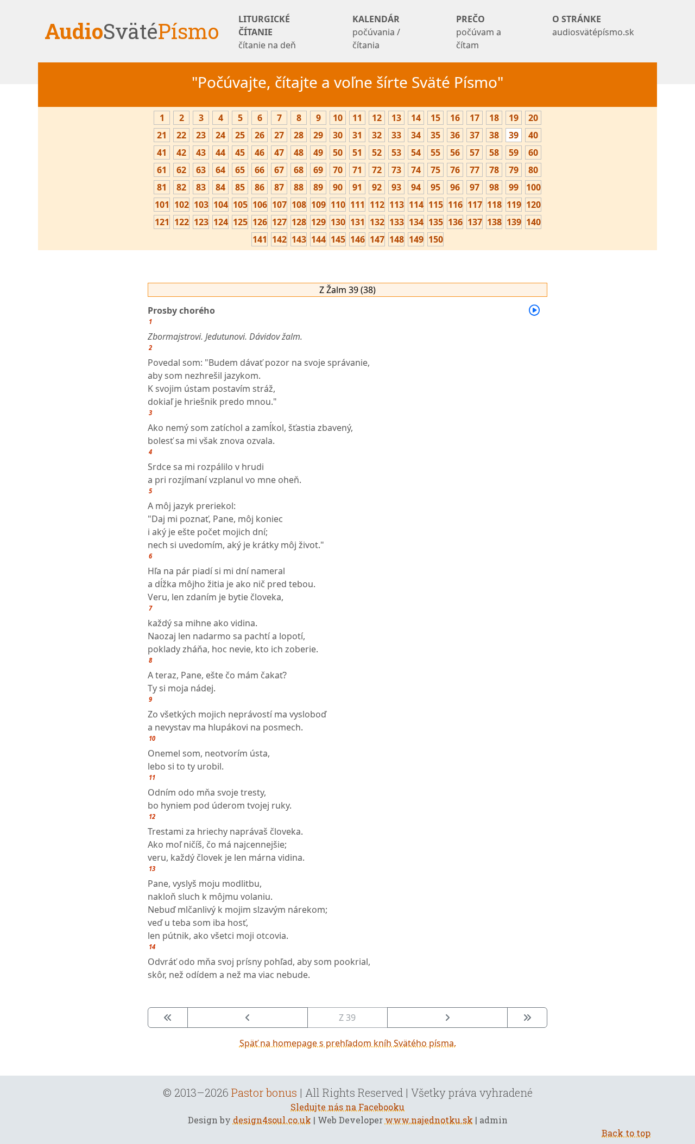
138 (494, 222)
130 (338, 222)
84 (220, 187)
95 (435, 187)
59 (514, 152)
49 (318, 152)
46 (259, 152)
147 (377, 239)
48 (299, 152)
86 (259, 187)
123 (201, 222)
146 (357, 239)
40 (533, 135)
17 (474, 118)
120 (533, 205)
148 (396, 239)
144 (318, 239)
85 (240, 187)
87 (279, 187)
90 (338, 187)
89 (318, 187)
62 (181, 170)
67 (279, 170)
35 (435, 135)
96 (455, 187)
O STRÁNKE (593, 25)
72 (377, 170)
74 (416, 170)
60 (533, 152)
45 (240, 152)
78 (494, 170)
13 (396, 118)
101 (162, 205)
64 (220, 170)
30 (338, 135)
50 (338, 152)
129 (318, 222)
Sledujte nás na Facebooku (347, 1107)
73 (396, 170)
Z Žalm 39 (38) (347, 290)
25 (240, 135)
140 (533, 222)
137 (474, 222)
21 (162, 135)
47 (279, 152)
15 (435, 118)
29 (318, 135)
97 (474, 187)
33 (396, 135)
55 (435, 152)
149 (416, 239)
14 (416, 118)
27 (279, 135)
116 (455, 205)
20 (533, 118)
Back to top (626, 1133)
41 (162, 152)
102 (181, 205)
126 (259, 222)
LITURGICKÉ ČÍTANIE (267, 32)
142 (279, 239)
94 (416, 187)
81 (162, 187)
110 (338, 205)
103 (201, 205)
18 (494, 118)
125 (240, 222)
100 (533, 187)
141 (259, 239)
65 (240, 170)
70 (338, 170)
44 (220, 152)
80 (533, 170)
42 (181, 152)
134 (416, 222)
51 (357, 152)
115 (435, 205)
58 (494, 152)
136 (455, 222)
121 (162, 222)
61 (162, 170)
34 (416, 135)
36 (455, 135)
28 (299, 135)
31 (357, 135)
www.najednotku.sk (429, 1120)
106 (259, 205)
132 (377, 222)
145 (338, 239)
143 (299, 239)
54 (416, 152)
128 (299, 222)
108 (299, 205)
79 (514, 170)
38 (494, 135)
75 (435, 170)
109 (318, 205)
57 (474, 152)
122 (181, 222)
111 (357, 205)
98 (494, 187)
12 (377, 118)
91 (357, 187)
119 (514, 205)
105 (240, 205)
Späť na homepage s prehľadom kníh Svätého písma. (347, 1043)
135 (435, 222)
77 (474, 170)
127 (279, 222)
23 (201, 135)
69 (318, 170)
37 (474, 135)
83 (201, 187)
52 (377, 152)
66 (259, 170)
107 (279, 205)
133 (396, 222)
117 (474, 205)
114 (416, 205)
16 (455, 118)
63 (201, 170)
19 (514, 118)
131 (357, 222)
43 (201, 152)
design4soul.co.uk (272, 1120)
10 (338, 118)
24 (220, 135)
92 (377, 187)
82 (181, 187)
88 (299, 187)
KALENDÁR (376, 32)
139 (514, 222)
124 (220, 222)
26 (259, 135)
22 (181, 135)
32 (377, 135)
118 (494, 205)
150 (435, 239)
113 (396, 205)
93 (396, 187)
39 (514, 135)
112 (377, 205)
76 (455, 170)
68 (299, 170)
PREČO (478, 32)
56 (455, 152)
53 (396, 152)
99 (514, 187)
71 (357, 170)
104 (220, 205)
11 (357, 118)
